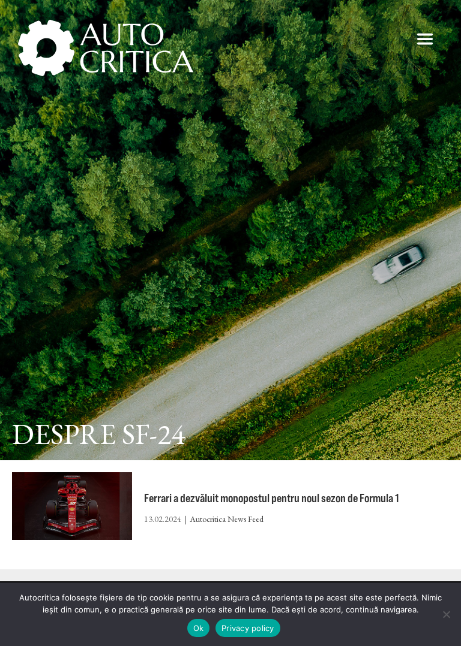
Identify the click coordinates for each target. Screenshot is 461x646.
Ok (198, 628)
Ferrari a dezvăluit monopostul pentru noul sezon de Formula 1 (271, 498)
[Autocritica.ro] (106, 48)
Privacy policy (247, 628)
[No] (446, 614)
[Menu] (425, 39)
